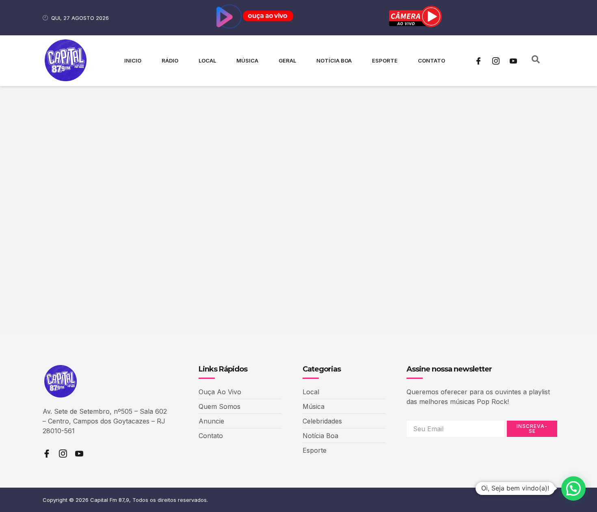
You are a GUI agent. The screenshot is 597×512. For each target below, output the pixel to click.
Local (207, 60)
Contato (431, 60)
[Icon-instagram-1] (496, 61)
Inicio (132, 60)
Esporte (385, 60)
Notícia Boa (334, 60)
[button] (573, 488)
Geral (287, 60)
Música (247, 60)
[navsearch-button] (536, 61)
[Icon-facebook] (478, 61)
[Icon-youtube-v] (513, 61)
